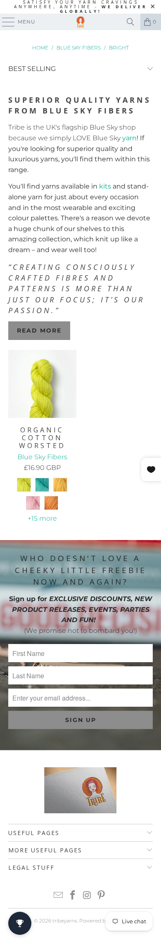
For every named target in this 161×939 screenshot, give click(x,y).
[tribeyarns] (80, 22)
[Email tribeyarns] (58, 896)
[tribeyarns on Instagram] (87, 896)
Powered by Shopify (103, 921)
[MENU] (4, 22)
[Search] (130, 22)
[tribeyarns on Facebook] (73, 896)
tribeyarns (64, 921)
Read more (39, 330)
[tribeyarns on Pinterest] (101, 896)
